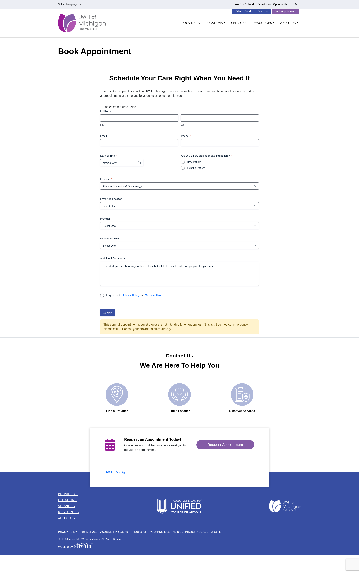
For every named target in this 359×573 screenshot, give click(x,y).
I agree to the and (134, 295)
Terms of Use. (153, 295)
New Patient (194, 161)
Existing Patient (196, 167)
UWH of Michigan (116, 472)
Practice (106, 179)
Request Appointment (225, 445)
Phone (186, 135)
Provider (105, 218)
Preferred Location (111, 198)
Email (103, 135)
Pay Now (262, 11)
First (102, 124)
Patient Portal (243, 11)
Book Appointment (285, 11)
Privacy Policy (131, 295)
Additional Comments (112, 258)
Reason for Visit (109, 238)
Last (183, 124)
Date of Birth (108, 155)
